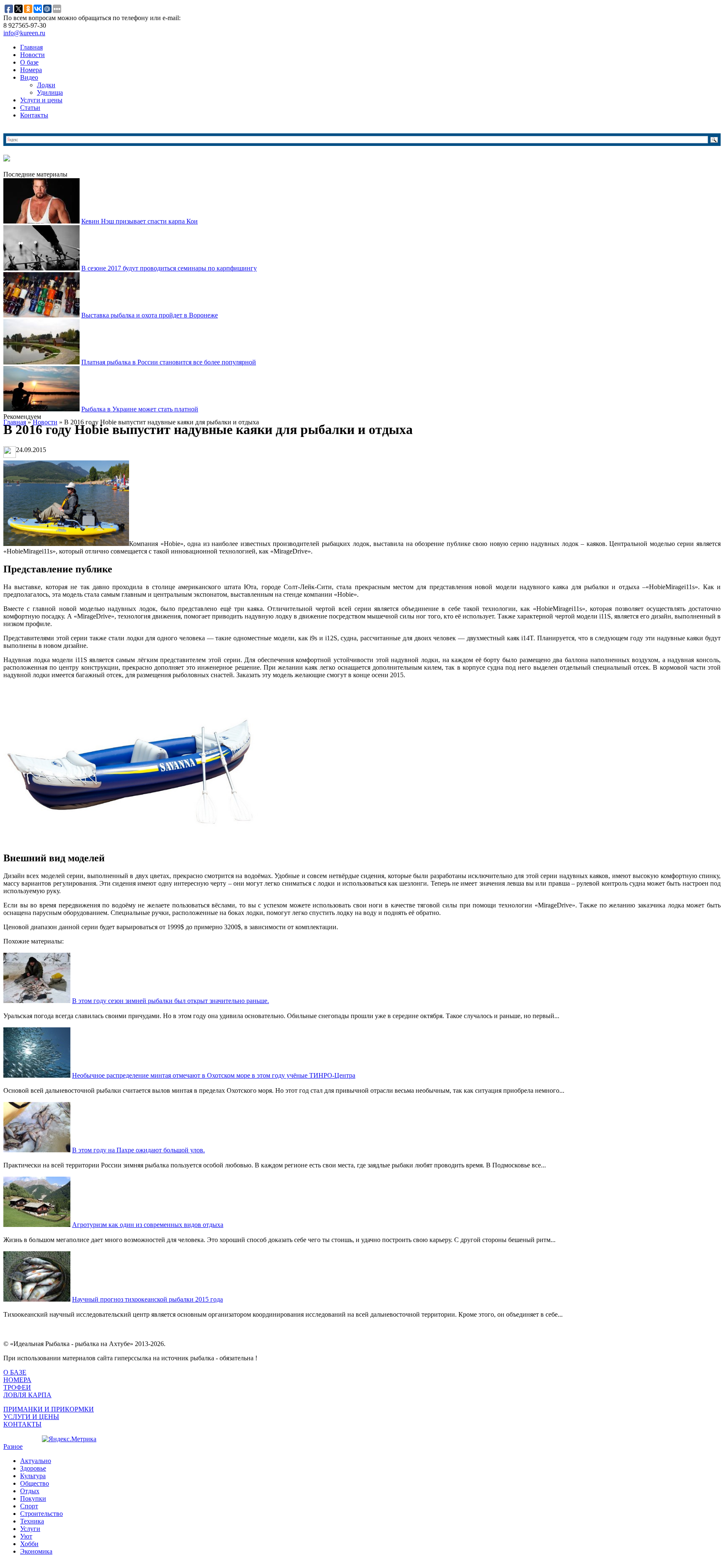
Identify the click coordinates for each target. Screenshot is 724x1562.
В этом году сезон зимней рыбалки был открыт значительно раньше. (170, 1000)
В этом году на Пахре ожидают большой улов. (138, 1150)
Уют (26, 1536)
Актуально (35, 1460)
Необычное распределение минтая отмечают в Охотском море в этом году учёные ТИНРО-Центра (213, 1075)
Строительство (41, 1513)
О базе (29, 62)
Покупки (33, 1498)
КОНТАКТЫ (22, 1424)
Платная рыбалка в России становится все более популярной (168, 362)
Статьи (30, 107)
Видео (29, 77)
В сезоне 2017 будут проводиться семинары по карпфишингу (169, 268)
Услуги (30, 1528)
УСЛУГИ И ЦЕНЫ (31, 1416)
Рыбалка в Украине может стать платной (139, 409)
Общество (34, 1483)
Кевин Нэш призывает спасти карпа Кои (139, 221)
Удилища (50, 92)
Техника (32, 1521)
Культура (33, 1475)
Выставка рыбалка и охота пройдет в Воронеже (149, 315)
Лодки (46, 84)
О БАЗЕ (14, 1372)
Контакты (34, 115)
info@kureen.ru (24, 32)
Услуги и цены (41, 100)
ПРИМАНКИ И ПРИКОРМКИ (48, 1409)
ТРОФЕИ (17, 1387)
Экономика (36, 1551)
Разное (13, 1446)
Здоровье (33, 1468)
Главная (31, 47)
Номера (31, 69)
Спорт (29, 1506)
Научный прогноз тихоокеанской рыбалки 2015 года (147, 1299)
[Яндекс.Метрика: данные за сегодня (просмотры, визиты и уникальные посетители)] (69, 1439)
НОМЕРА (17, 1379)
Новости (32, 54)
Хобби (29, 1543)
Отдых (29, 1490)
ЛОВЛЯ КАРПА (27, 1394)
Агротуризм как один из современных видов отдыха (147, 1224)
